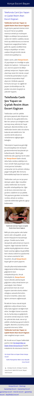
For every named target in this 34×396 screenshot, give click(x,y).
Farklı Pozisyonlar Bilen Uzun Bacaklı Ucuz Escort (17, 361)
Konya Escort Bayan (18, 3)
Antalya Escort (11, 368)
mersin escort (18, 392)
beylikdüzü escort (12, 394)
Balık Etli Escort (17, 370)
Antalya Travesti (22, 368)
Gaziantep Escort (10, 389)
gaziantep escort (6, 392)
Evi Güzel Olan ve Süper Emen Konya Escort (16, 355)
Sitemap (22, 386)
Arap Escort (8, 370)
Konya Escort (13, 386)
